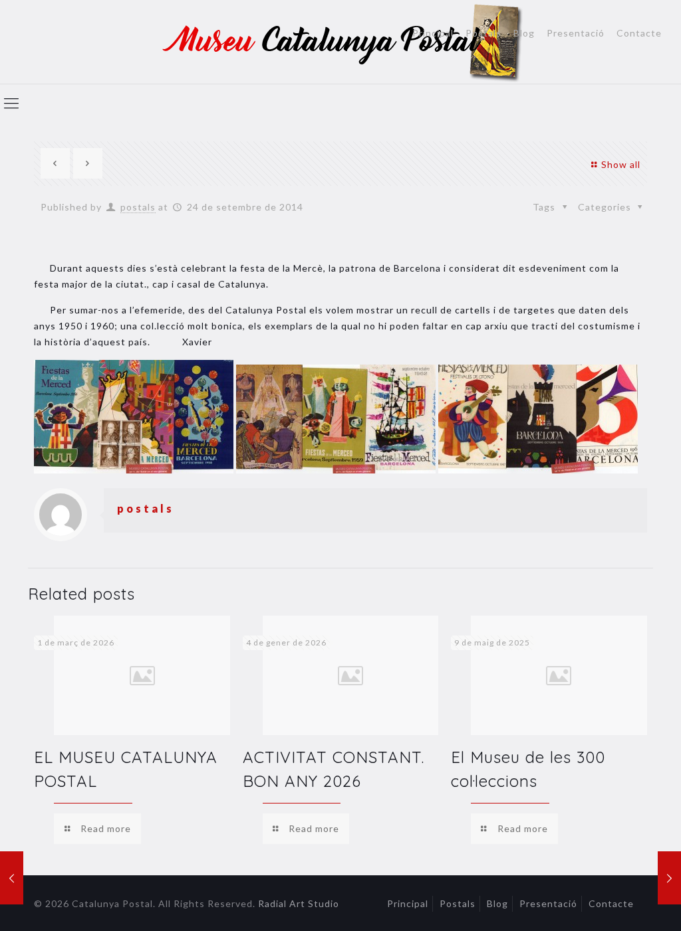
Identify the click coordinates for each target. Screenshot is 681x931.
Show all (620, 164)
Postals (483, 33)
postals (138, 206)
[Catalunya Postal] (341, 42)
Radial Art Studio (298, 903)
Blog (524, 33)
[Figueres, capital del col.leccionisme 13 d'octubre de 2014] (669, 877)
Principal (433, 33)
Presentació (576, 33)
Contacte (639, 33)
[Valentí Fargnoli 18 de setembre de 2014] (11, 877)
